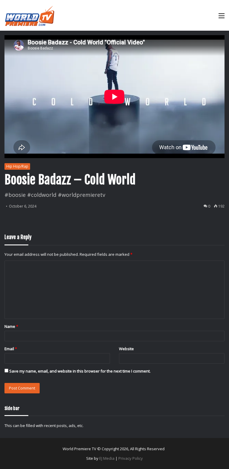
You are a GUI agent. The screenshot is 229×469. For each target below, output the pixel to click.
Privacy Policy (130, 458)
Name (11, 326)
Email (10, 348)
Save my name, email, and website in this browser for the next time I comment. (80, 371)
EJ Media (106, 458)
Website (126, 348)
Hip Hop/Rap (17, 166)
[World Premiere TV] (29, 15)
